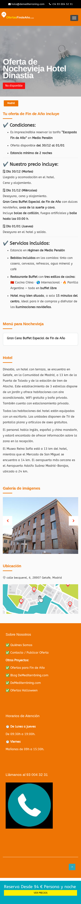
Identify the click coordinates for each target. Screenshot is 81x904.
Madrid (11, 103)
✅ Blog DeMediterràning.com (27, 675)
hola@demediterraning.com (27, 4)
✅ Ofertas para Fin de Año (25, 667)
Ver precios (40, 893)
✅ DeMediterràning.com (23, 683)
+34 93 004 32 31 (62, 4)
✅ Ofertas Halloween (21, 690)
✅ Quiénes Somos (19, 645)
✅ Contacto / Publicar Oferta (27, 652)
